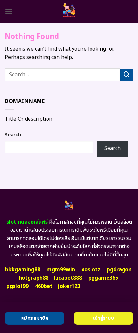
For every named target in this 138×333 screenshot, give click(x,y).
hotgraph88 (33, 278)
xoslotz (91, 269)
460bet (44, 286)
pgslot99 (17, 286)
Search (13, 135)
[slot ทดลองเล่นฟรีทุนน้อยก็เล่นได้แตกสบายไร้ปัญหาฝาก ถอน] (69, 11)
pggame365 (103, 278)
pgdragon (119, 269)
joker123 (69, 286)
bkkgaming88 (22, 269)
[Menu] (9, 11)
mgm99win (61, 269)
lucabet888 (68, 278)
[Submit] (126, 75)
